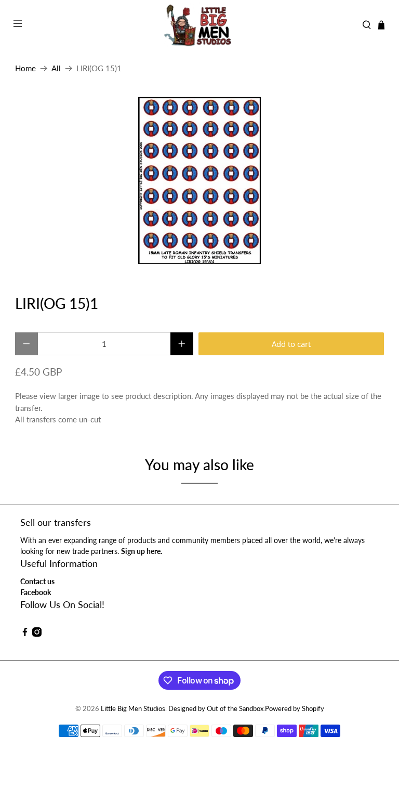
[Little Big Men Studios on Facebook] (25, 633)
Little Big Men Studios (133, 709)
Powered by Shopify (294, 709)
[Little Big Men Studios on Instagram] (37, 633)
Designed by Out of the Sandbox (215, 709)
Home (25, 68)
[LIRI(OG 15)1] (199, 180)
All (56, 68)
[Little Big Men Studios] (199, 25)
